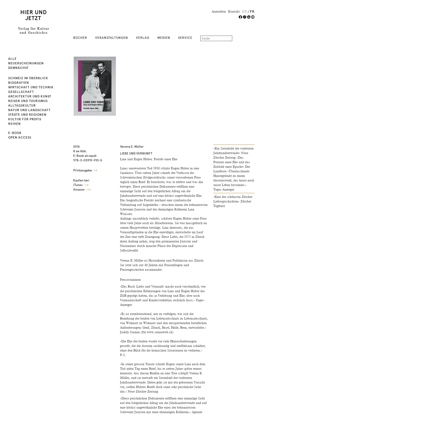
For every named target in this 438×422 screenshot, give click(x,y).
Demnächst (18, 68)
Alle (12, 58)
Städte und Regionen (27, 114)
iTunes (78, 185)
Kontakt (234, 11)
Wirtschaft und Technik (31, 87)
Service (185, 37)
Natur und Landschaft (29, 110)
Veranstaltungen (111, 37)
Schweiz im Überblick (28, 78)
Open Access (19, 137)
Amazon (79, 189)
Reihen (14, 124)
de (244, 11)
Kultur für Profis (24, 119)
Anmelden (219, 11)
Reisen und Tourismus (28, 101)
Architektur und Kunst (29, 96)
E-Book (15, 133)
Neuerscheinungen (26, 63)
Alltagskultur (22, 105)
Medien (163, 37)
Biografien (18, 82)
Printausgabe (82, 170)
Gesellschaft (21, 92)
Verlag (142, 37)
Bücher (80, 37)
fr (252, 11)
